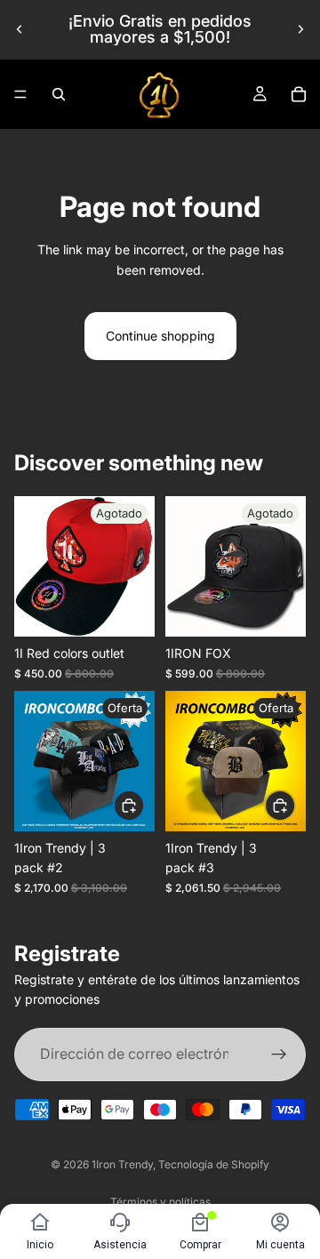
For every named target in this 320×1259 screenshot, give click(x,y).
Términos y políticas (160, 1201)
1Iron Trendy (122, 1164)
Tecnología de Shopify (213, 1164)
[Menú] (20, 94)
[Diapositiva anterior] (19, 29)
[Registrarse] (279, 1053)
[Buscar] (58, 94)
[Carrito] (298, 94)
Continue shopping (160, 335)
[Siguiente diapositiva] (300, 29)
